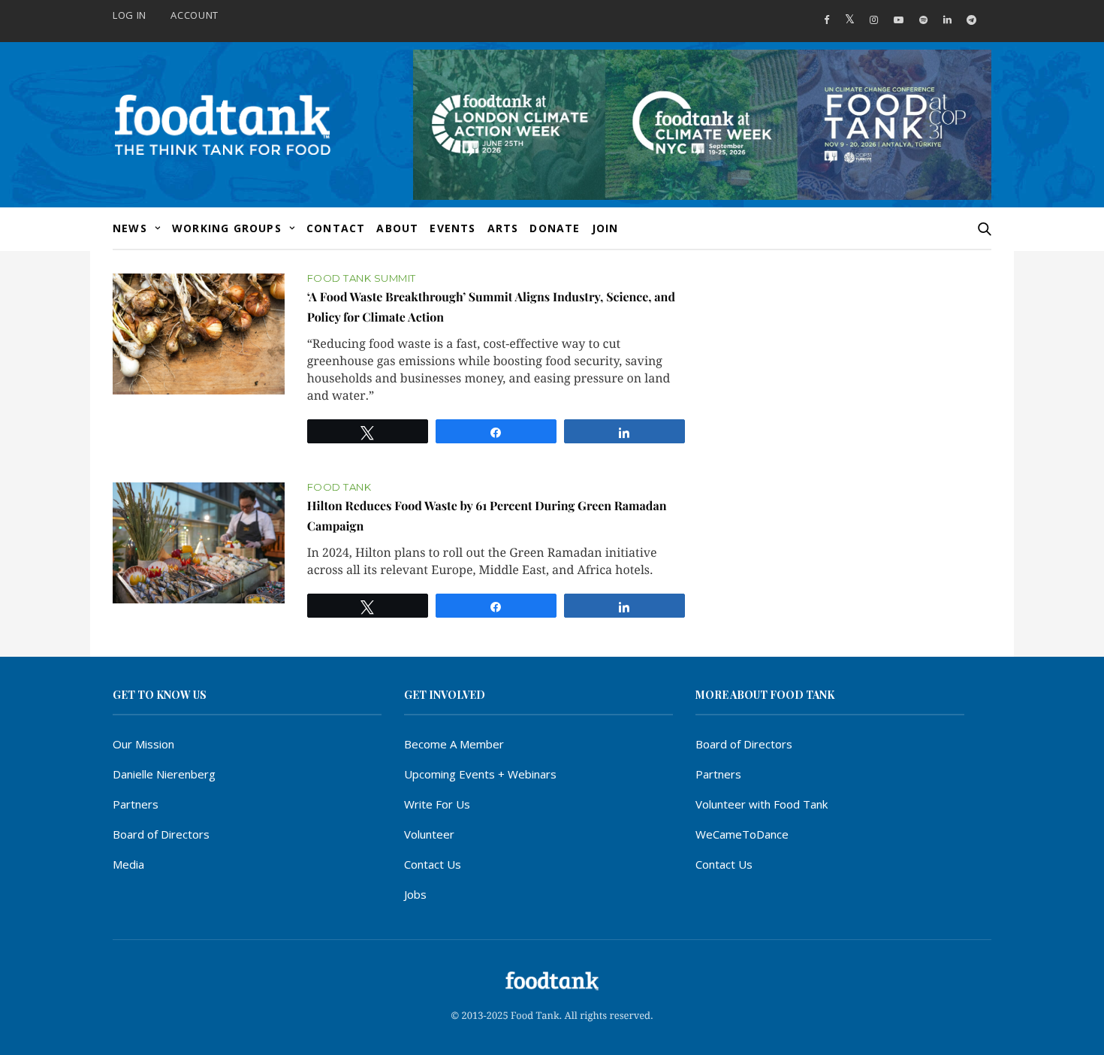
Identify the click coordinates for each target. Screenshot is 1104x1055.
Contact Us (432, 864)
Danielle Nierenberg (164, 773)
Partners (135, 804)
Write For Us (437, 804)
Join (605, 228)
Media (128, 864)
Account (194, 15)
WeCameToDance (742, 834)
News (130, 228)
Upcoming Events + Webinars (480, 773)
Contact (335, 228)
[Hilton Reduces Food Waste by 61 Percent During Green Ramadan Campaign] (199, 542)
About (397, 228)
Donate (554, 228)
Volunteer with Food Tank (761, 804)
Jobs (415, 894)
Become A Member (454, 743)
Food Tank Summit (361, 278)
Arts (503, 228)
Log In (129, 15)
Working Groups (227, 228)
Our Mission (143, 743)
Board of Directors (161, 834)
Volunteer (429, 834)
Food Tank (339, 487)
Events (452, 228)
